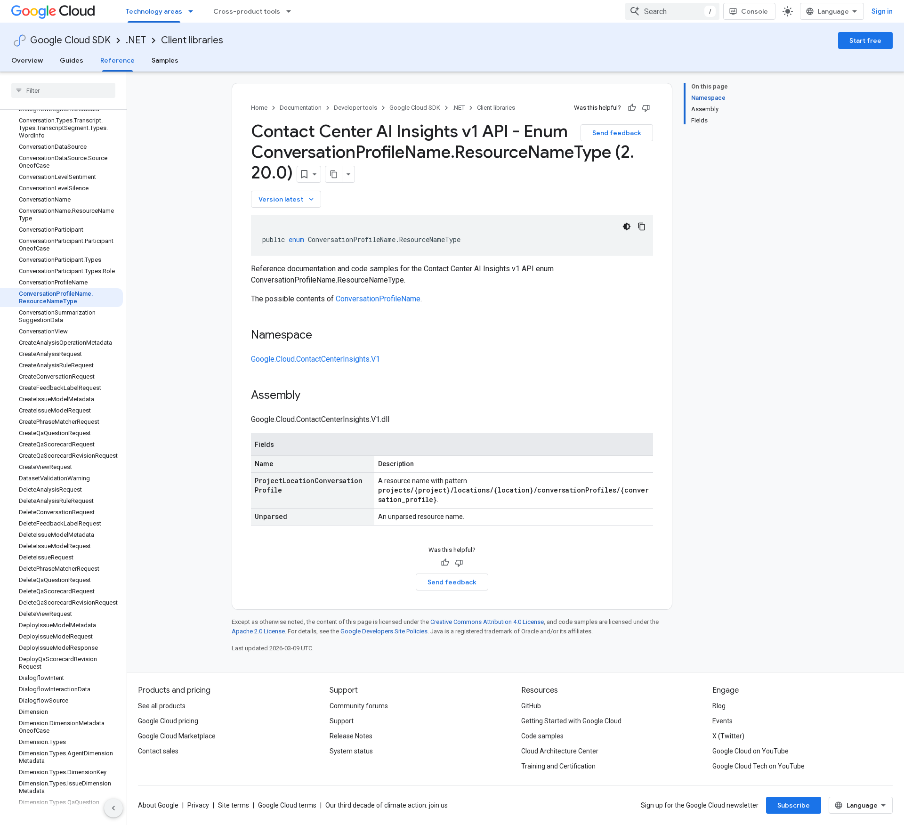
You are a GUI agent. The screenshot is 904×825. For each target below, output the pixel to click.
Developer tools (355, 107)
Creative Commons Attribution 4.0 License (487, 621)
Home (259, 107)
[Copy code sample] (641, 226)
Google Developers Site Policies (384, 631)
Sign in (882, 11)
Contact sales (158, 751)
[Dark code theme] (626, 226)
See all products (162, 706)
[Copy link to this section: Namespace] (321, 335)
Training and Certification (558, 766)
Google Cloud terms (287, 805)
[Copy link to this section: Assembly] (309, 396)
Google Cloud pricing (168, 721)
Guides (71, 60)
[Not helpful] (646, 108)
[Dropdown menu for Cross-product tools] (291, 11)
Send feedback (616, 133)
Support (342, 721)
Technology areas (154, 11)
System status (351, 751)
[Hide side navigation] (113, 808)
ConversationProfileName (378, 298)
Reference (117, 60)
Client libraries (192, 40)
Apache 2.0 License (258, 631)
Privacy (198, 805)
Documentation (301, 107)
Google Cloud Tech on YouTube (758, 766)
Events (722, 721)
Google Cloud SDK (70, 40)
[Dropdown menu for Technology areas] (193, 11)
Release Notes (351, 736)
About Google (158, 805)
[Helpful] (632, 108)
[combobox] (672, 11)
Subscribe (793, 805)
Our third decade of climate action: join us (386, 805)
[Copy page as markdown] (333, 174)
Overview (27, 60)
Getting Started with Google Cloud (571, 721)
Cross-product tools (246, 11)
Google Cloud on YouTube (750, 751)
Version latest (286, 199)
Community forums (359, 706)
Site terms (233, 805)
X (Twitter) (728, 736)
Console (754, 11)
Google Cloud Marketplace (177, 736)
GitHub (531, 706)
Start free (865, 40)
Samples (165, 60)
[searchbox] (63, 90)
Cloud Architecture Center (559, 751)
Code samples (542, 736)
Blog (719, 706)
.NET (136, 40)
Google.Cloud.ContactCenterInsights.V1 (315, 359)
